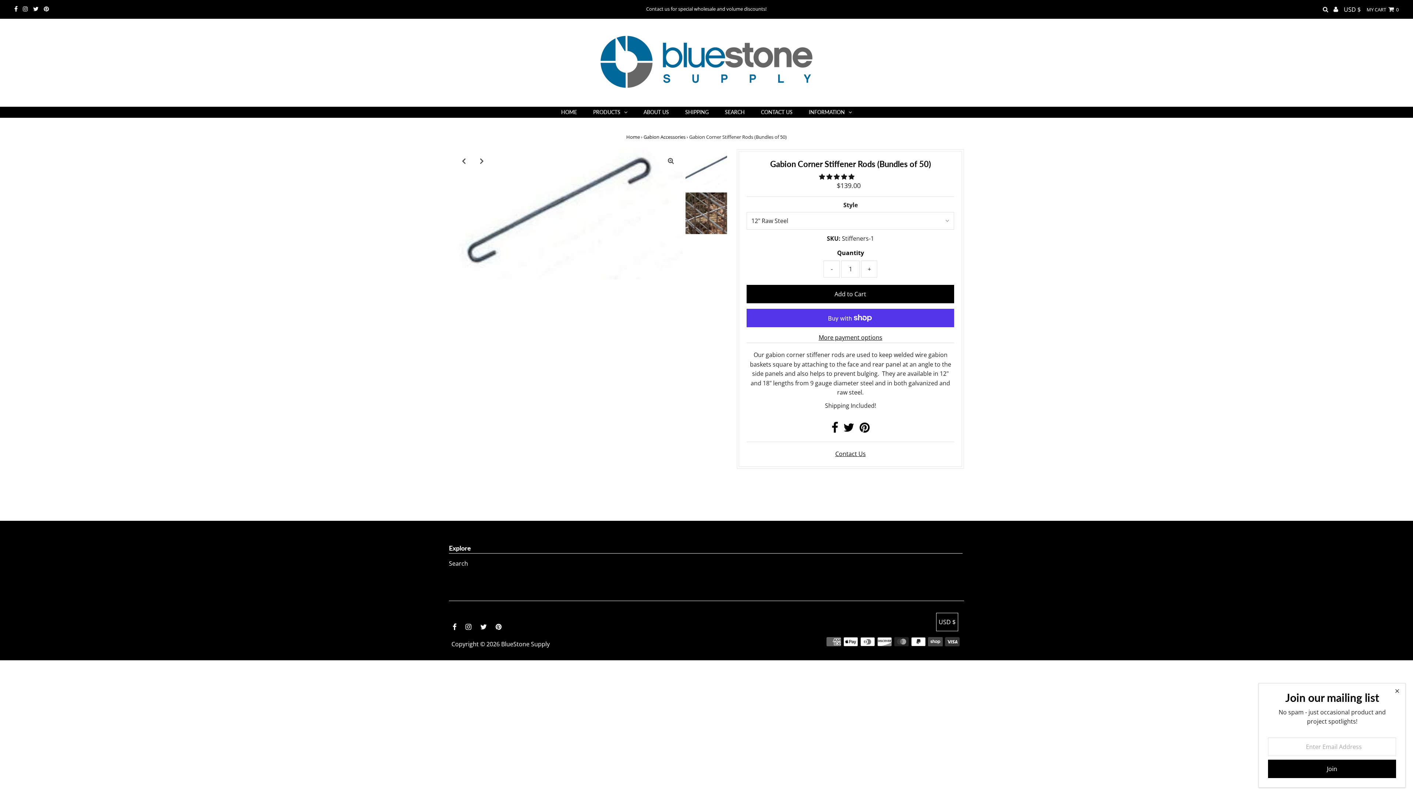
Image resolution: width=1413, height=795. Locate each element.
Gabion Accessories (665, 137)
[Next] (482, 161)
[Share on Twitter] (848, 429)
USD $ (1352, 10)
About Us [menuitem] (656, 112)
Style (850, 205)
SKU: (833, 238)
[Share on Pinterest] (865, 429)
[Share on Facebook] (835, 429)
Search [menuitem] (735, 112)
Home (633, 137)
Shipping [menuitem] (697, 112)
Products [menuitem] (606, 112)
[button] (837, 177)
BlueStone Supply (525, 644)
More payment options (850, 337)
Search (458, 563)
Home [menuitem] (569, 112)
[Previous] (464, 161)
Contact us (850, 454)
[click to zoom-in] (671, 161)
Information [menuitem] (827, 112)
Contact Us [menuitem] (777, 112)
